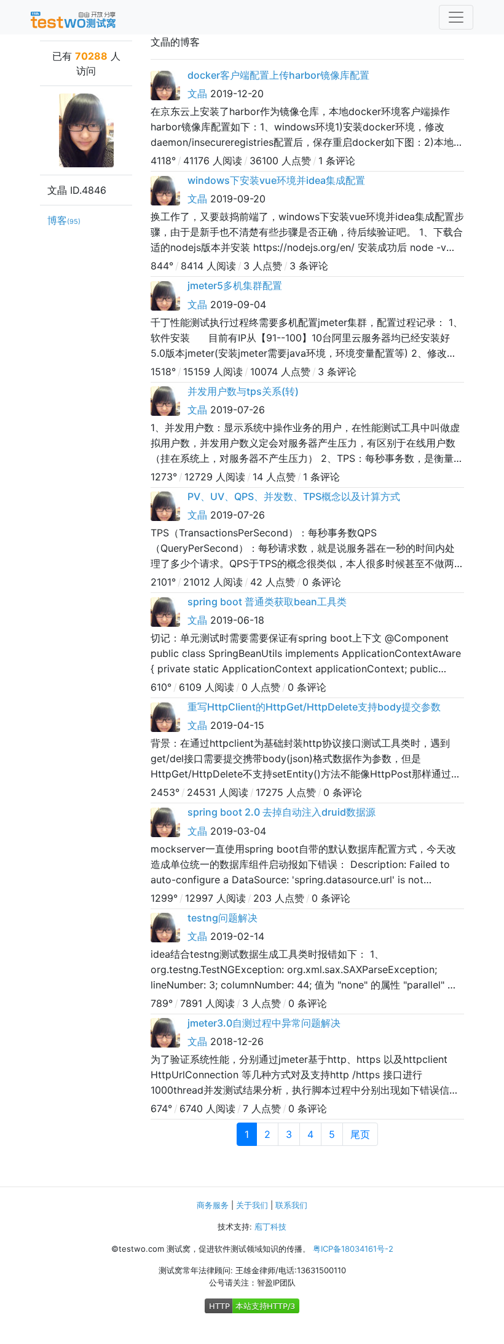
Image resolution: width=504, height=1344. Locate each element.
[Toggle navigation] (456, 17)
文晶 (197, 93)
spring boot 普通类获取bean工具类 (267, 601)
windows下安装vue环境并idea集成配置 (276, 180)
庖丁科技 (270, 1226)
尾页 (360, 1134)
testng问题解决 (222, 918)
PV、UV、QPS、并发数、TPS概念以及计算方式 (293, 496)
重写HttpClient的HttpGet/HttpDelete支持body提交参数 (314, 707)
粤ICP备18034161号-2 (353, 1249)
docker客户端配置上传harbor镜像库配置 (278, 75)
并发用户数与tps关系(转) (243, 391)
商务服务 (213, 1205)
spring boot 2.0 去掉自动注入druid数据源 (281, 812)
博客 (64, 220)
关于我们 (252, 1205)
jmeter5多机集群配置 (234, 285)
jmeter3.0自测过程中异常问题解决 (264, 1023)
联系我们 (291, 1205)
